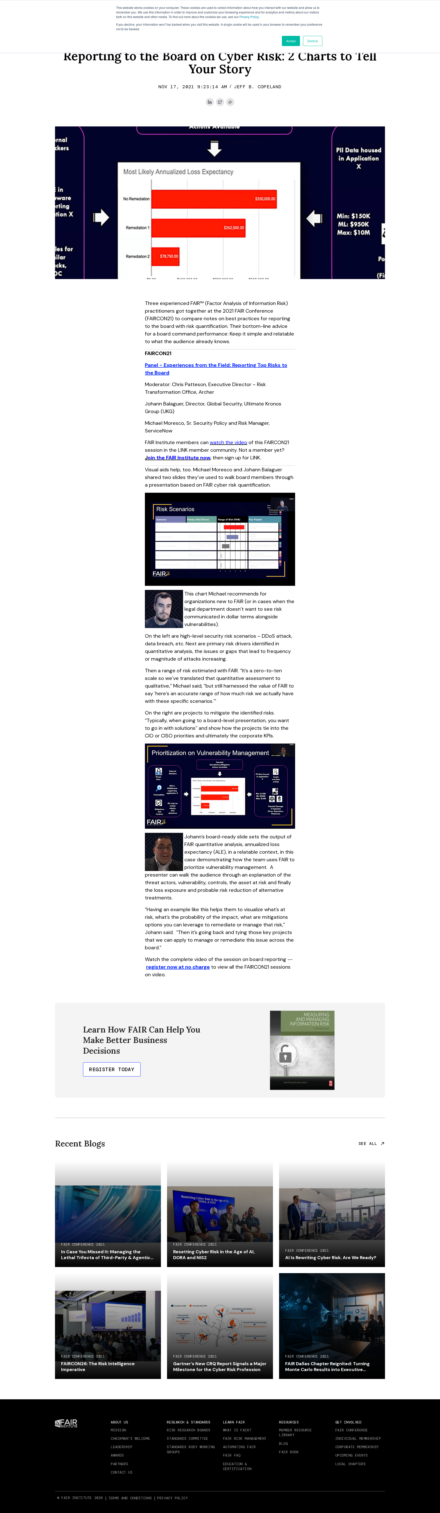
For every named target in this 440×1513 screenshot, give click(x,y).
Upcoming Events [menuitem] (351, 1455)
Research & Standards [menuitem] (188, 1422)
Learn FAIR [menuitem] (234, 1422)
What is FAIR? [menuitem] (237, 1430)
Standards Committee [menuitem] (187, 1438)
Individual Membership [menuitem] (358, 1438)
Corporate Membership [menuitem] (357, 1447)
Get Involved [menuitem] (348, 1422)
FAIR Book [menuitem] (289, 1452)
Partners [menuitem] (119, 1464)
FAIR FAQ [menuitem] (231, 1455)
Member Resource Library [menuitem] (295, 1432)
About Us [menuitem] (119, 1422)
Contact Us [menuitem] (122, 1472)
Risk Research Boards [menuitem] (188, 1430)
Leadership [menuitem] (122, 1447)
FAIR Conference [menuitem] (351, 1430)
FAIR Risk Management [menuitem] (245, 1438)
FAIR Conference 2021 (83, 1244)
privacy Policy (172, 1498)
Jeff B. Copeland (258, 87)
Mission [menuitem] (118, 1430)
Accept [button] (291, 41)
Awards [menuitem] (117, 1455)
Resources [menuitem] (289, 1422)
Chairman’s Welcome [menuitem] (130, 1438)
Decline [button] (312, 41)
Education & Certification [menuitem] (237, 1466)
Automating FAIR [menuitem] (239, 1447)
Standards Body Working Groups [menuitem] (191, 1449)
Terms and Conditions (130, 1498)
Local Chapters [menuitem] (350, 1464)
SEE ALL (368, 1143)
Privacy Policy (248, 16)
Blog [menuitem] (283, 1443)
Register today (111, 1069)
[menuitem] (130, 1498)
